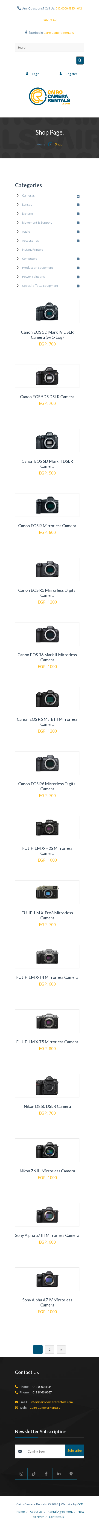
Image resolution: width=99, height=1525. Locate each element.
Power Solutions (33, 276)
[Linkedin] (58, 1474)
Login (35, 74)
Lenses (27, 204)
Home (41, 144)
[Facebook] (46, 1474)
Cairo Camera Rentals (59, 33)
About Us (36, 1512)
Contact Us (56, 1517)
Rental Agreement (60, 1512)
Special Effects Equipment (40, 285)
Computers (30, 258)
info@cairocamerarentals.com (52, 1402)
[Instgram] (21, 1474)
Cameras (28, 195)
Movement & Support (37, 222)
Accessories (30, 240)
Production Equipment (37, 267)
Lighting (27, 213)
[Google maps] (71, 1474)
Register (71, 74)
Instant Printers (33, 249)
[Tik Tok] (34, 1474)
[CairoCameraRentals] (49, 97)
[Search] (80, 60)
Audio (26, 231)
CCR (80, 1504)
